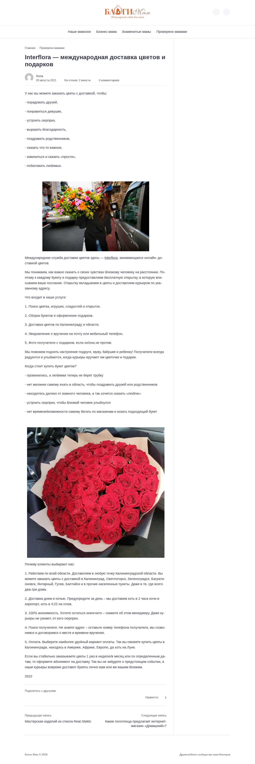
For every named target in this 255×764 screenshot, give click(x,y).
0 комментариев (109, 80)
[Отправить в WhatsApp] (48, 698)
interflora (111, 258)
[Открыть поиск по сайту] (226, 11)
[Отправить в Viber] (41, 698)
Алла (39, 76)
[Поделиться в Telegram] (34, 698)
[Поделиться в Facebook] (27, 698)
